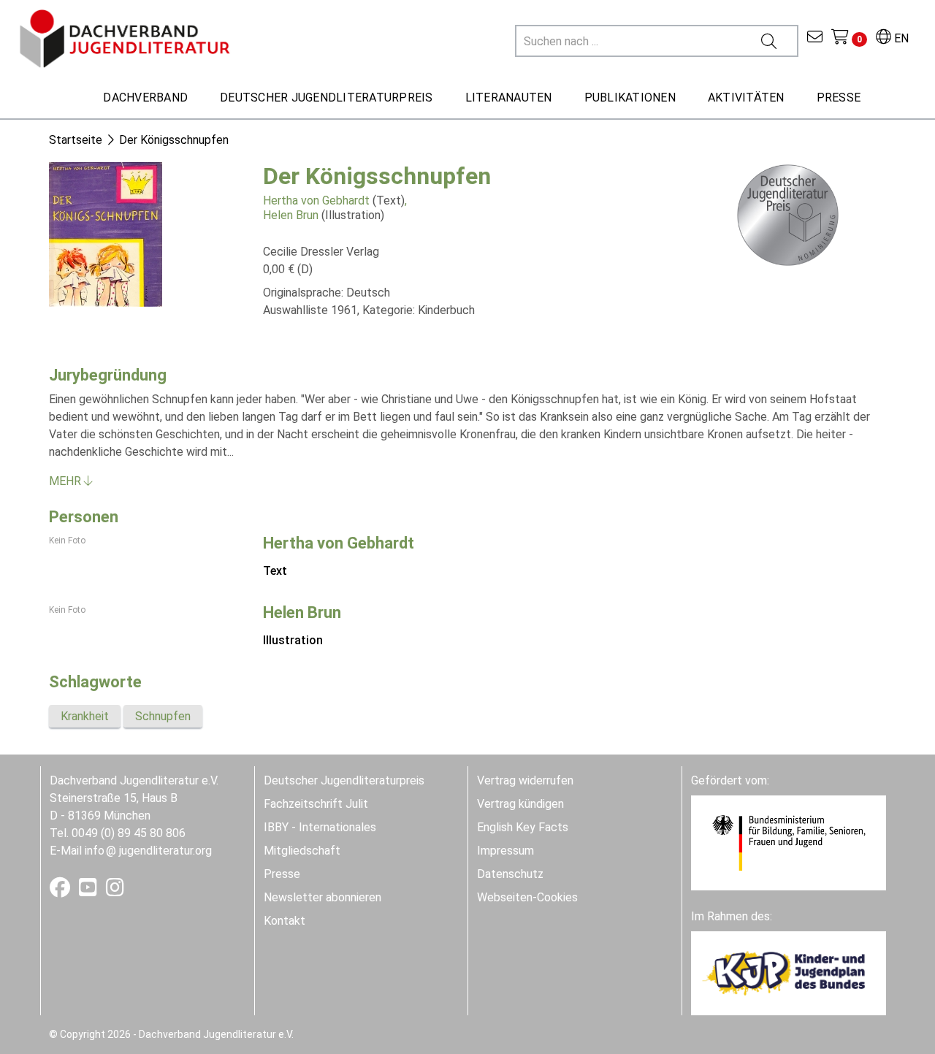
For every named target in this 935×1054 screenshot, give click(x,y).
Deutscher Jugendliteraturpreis (344, 780)
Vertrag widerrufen (525, 780)
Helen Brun (290, 215)
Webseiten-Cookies (527, 897)
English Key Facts (522, 827)
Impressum (505, 851)
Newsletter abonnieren (322, 897)
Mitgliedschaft (302, 851)
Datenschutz (510, 874)
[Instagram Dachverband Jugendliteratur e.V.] (115, 891)
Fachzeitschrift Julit (316, 804)
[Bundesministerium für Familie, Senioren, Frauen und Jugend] (788, 842)
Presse (282, 874)
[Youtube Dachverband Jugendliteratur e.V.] (89, 891)
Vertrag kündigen (520, 804)
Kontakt (284, 921)
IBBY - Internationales (320, 827)
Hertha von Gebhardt (316, 200)
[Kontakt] (815, 38)
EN (900, 38)
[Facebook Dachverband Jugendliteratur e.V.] (61, 891)
